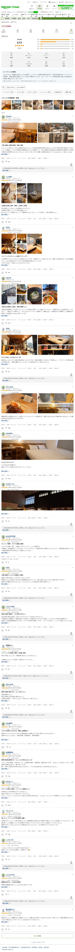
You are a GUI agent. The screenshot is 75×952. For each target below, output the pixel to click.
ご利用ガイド (35, 2)
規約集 (40, 947)
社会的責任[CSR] (25, 947)
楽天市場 (61, 2)
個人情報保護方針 (14, 947)
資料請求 (46, 947)
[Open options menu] (72, 116)
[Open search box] (3, 87)
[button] (6, 105)
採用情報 (34, 947)
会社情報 (4, 947)
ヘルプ (28, 2)
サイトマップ (43, 2)
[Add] (71, 23)
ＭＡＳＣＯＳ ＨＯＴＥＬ (9, 22)
